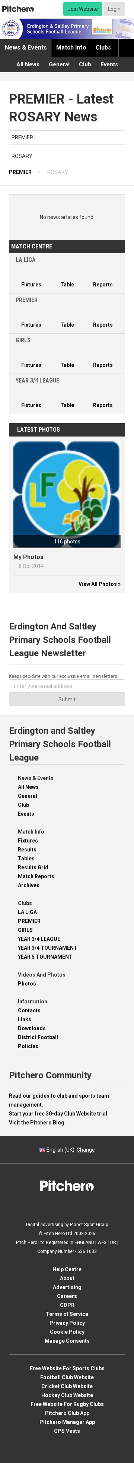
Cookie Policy (67, 1332)
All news (27, 64)
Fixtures (28, 841)
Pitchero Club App (67, 1413)
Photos (27, 984)
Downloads (32, 1028)
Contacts (29, 1010)
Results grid (33, 867)
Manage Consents (67, 1341)
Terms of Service (67, 1314)
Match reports (36, 876)
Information (32, 1002)
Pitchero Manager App (67, 1422)
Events (109, 64)
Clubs (103, 47)
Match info (71, 47)
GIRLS (25, 930)
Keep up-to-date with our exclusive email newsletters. (63, 676)
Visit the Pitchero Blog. (37, 1123)
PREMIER (29, 921)
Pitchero (18, 9)
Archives (28, 885)
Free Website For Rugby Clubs (67, 1404)
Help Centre (67, 1269)
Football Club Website (67, 1377)
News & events (26, 47)
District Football (38, 1037)
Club (85, 64)
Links (24, 1019)
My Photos (28, 557)
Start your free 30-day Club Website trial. (59, 1114)
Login (114, 9)
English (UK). (70, 1150)
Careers (67, 1296)
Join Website (83, 9)
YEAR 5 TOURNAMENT (45, 957)
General (59, 64)
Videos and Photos (42, 975)
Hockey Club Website (67, 1395)
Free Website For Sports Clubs (67, 1368)
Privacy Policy (67, 1323)
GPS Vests (67, 1431)
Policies (28, 1046)
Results (27, 850)
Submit (67, 699)
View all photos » (100, 584)
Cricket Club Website (67, 1386)
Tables (26, 858)
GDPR (67, 1305)
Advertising (67, 1287)
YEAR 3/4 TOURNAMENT (47, 948)
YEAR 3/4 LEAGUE (39, 939)
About (67, 1278)
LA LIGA (27, 912)
